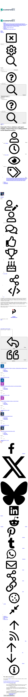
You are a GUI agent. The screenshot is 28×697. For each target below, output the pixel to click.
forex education (20, 178)
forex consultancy (15, 178)
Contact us (5, 616)
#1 (3, 296)
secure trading (18, 180)
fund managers (12, 179)
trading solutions (22, 180)
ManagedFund (5, 417)
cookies (9, 678)
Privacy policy (5, 617)
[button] (1, 11)
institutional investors (13, 180)
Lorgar (4, 387)
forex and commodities (9, 178)
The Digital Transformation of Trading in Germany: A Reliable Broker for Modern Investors (14, 368)
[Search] (11, 55)
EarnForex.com (5, 619)
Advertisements (5, 371)
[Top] (14, 630)
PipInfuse (6, 143)
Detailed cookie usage (12, 693)
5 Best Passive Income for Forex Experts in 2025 (8, 431)
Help (4, 618)
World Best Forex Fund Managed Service (6, 416)
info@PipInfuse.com (14, 317)
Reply (1, 319)
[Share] (14, 285)
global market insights (18, 179)
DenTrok (4, 369)
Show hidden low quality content (5, 328)
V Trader (4, 402)
